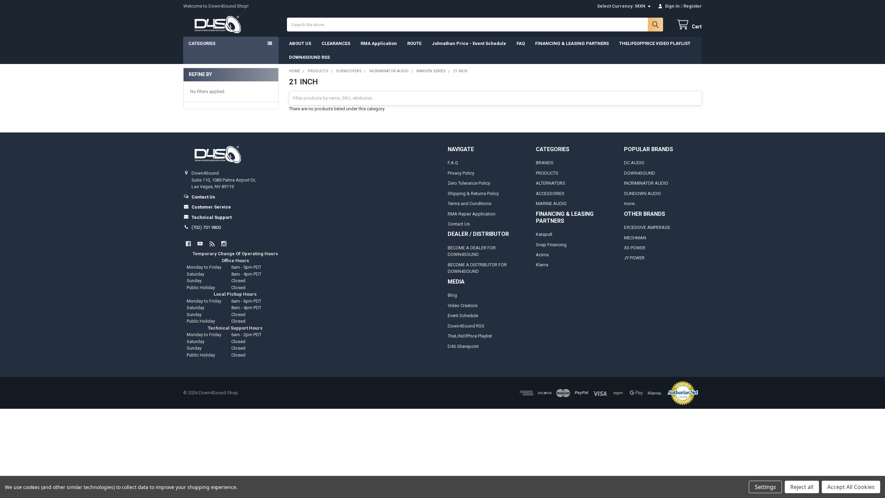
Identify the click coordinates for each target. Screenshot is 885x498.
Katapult (544, 234)
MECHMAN (635, 237)
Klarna (542, 264)
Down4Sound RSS (466, 326)
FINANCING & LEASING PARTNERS (572, 43)
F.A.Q (453, 162)
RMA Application (379, 43)
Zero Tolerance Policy (469, 183)
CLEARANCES (336, 43)
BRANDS (544, 162)
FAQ (520, 43)
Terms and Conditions (469, 203)
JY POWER (634, 257)
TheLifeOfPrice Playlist (470, 336)
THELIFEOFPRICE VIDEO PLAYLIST (654, 43)
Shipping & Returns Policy (473, 193)
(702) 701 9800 (206, 227)
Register (692, 6)
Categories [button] (201, 43)
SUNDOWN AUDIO (642, 193)
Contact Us (459, 224)
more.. (630, 203)
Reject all (801, 487)
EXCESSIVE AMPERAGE (647, 227)
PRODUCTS (547, 173)
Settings (765, 487)
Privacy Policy (461, 173)
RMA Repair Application (471, 213)
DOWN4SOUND (639, 173)
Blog (452, 295)
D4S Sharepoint (463, 346)
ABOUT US (300, 43)
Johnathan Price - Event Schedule (469, 43)
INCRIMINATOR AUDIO (646, 183)
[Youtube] (200, 244)
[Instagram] (224, 244)
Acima (542, 254)
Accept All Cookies (851, 487)
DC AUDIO (634, 162)
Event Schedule (463, 315)
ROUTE (414, 43)
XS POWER (634, 247)
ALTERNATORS (550, 183)
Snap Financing (551, 244)
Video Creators (462, 305)
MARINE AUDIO (551, 203)
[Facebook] (188, 244)
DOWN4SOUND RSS (309, 57)
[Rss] (212, 244)
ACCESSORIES (550, 193)
